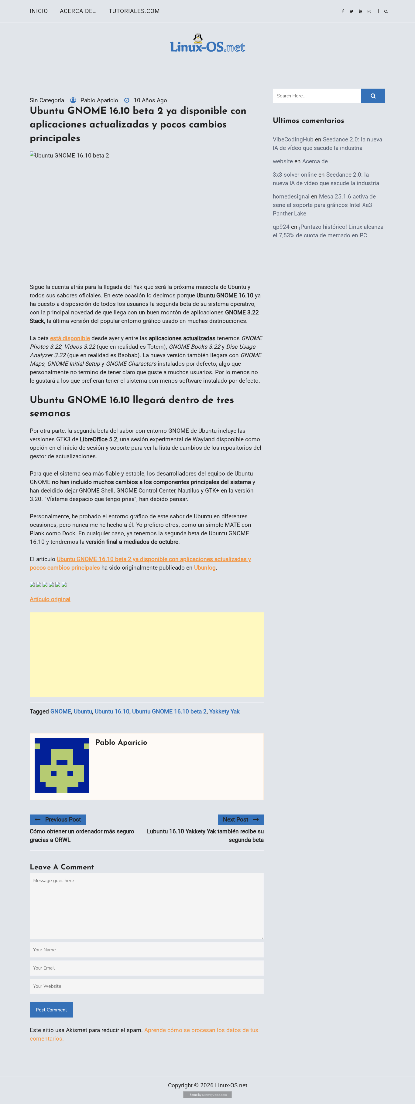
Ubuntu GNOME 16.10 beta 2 (169, 711)
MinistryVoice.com (214, 1094)
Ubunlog (205, 567)
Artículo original (50, 599)
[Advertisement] (147, 654)
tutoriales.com (134, 11)
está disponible (70, 338)
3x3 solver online (295, 174)
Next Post (235, 819)
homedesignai (291, 196)
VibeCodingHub (293, 139)
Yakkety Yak (224, 711)
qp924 (281, 226)
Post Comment (51, 1010)
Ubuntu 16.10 (112, 711)
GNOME (60, 711)
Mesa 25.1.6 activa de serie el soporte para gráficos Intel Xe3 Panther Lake (324, 205)
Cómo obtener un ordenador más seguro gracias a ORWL (82, 835)
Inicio (39, 11)
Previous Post (63, 819)
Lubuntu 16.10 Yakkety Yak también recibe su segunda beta (205, 835)
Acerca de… (78, 11)
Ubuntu (83, 711)
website (283, 161)
